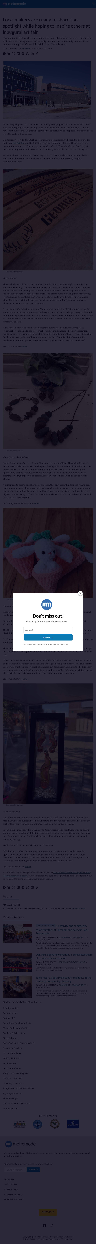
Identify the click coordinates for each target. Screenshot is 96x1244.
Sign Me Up (48, 637)
